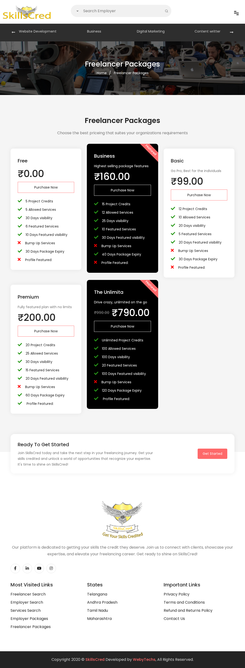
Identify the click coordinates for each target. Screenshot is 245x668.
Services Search (26, 610)
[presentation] (13, 32)
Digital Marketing (151, 31)
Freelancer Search (28, 594)
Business (94, 31)
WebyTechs (144, 659)
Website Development (37, 31)
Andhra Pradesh (102, 602)
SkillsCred (95, 659)
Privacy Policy (176, 594)
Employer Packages (29, 618)
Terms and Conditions (184, 602)
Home (102, 73)
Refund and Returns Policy (188, 610)
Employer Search (27, 602)
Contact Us (174, 618)
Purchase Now (46, 187)
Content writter (207, 31)
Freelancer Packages (131, 73)
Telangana (97, 594)
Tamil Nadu (97, 610)
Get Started (212, 453)
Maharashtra (99, 618)
